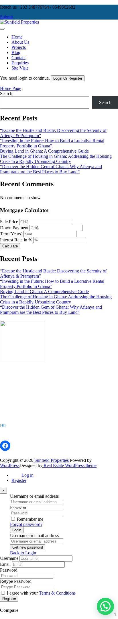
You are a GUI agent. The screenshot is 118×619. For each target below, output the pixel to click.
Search (6, 93)
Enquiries (20, 62)
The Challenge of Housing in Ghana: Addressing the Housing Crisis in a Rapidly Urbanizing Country (56, 159)
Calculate (10, 246)
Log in (27, 475)
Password (18, 507)
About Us (20, 42)
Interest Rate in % (16, 239)
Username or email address (34, 496)
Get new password (27, 547)
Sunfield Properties (51, 460)
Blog (15, 52)
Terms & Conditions (57, 593)
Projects (18, 47)
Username (9, 558)
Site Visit (19, 68)
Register (18, 480)
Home (17, 36)
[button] (105, 606)
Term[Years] (11, 233)
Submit (6, 16)
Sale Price (9, 221)
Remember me (30, 519)
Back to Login (23, 552)
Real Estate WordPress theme (69, 465)
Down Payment (14, 227)
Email (5, 564)
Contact (18, 57)
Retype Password (16, 581)
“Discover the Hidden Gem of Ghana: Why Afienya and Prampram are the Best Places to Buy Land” (51, 169)
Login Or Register (67, 78)
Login (16, 530)
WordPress (9, 465)
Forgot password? (26, 524)
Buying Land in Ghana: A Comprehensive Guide (44, 151)
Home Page (10, 88)
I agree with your (41, 593)
